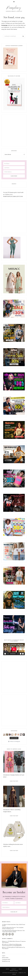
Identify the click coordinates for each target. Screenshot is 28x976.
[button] (14, 1)
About (20, 968)
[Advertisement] (14, 130)
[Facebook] (3, 934)
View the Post (14, 781)
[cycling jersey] (14, 414)
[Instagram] (12, 934)
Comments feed (6, 959)
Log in (3, 955)
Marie (3, 947)
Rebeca (4, 941)
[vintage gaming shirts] (14, 511)
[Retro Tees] (14, 438)
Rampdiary (14, 8)
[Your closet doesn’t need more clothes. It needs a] (4, 735)
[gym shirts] (14, 462)
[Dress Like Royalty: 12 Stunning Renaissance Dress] (24, 735)
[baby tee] (14, 487)
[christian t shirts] (14, 317)
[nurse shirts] (14, 560)
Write (7, 968)
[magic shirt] (14, 632)
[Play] (5, 653)
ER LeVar (4, 944)
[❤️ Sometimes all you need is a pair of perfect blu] (10, 735)
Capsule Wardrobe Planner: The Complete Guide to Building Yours (12, 928)
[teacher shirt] (14, 535)
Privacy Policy (14, 970)
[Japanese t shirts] (14, 341)
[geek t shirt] (14, 608)
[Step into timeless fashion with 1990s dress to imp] (21, 735)
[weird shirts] (14, 390)
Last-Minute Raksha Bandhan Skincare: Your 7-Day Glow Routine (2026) (13, 931)
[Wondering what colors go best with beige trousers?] (13, 735)
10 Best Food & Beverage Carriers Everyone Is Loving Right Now (12, 945)
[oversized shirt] (14, 584)
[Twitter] (6, 934)
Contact (14, 968)
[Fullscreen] (23, 653)
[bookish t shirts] (14, 365)
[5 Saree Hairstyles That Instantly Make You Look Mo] (15, 735)
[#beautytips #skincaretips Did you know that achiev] (18, 735)
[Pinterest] (9, 934)
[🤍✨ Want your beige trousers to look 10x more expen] (7, 735)
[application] (14, 649)
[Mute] (20, 653)
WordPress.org (6, 961)
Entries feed (5, 957)
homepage (4, 25)
